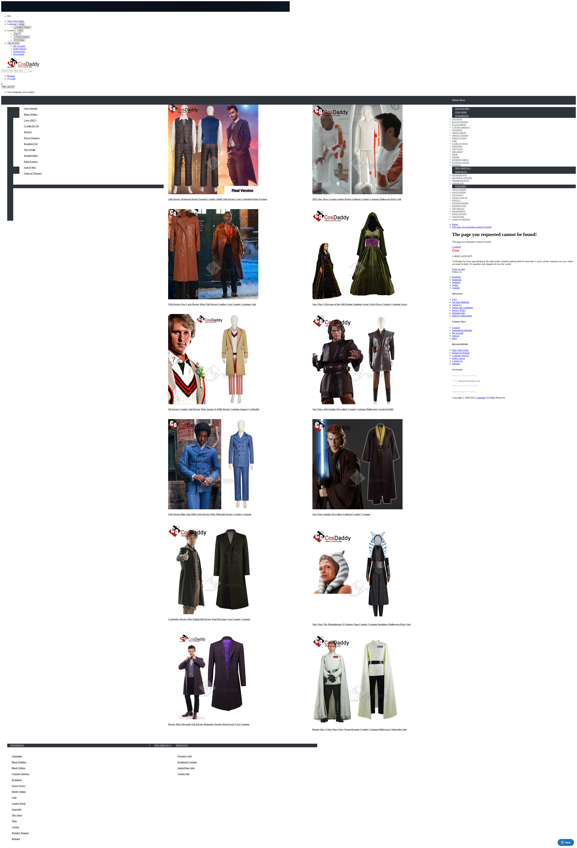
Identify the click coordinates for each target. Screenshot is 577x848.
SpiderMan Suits (186, 768)
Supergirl (16, 809)
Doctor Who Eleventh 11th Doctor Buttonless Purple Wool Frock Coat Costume (208, 724)
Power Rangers (32, 138)
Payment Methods (460, 302)
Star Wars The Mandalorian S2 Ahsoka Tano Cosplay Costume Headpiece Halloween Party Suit (361, 624)
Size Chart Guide (460, 350)
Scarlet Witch (19, 803)
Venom (15, 827)
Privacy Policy (459, 310)
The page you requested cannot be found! (472, 227)
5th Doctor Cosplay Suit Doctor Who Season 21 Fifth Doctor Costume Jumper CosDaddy (213, 409)
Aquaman (17, 756)
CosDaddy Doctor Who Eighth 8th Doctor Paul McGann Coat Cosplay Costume (209, 619)
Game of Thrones (33, 173)
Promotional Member (462, 330)
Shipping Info (458, 313)
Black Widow (31, 114)
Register (11, 76)
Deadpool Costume (187, 762)
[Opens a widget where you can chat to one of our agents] (565, 842)
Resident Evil (30, 144)
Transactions (19, 51)
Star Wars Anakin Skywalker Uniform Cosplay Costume (341, 514)
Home (455, 224)
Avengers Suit (184, 756)
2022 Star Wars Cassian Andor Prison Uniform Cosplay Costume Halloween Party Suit (356, 199)
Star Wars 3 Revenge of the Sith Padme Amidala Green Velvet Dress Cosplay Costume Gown (359, 304)
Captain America (20, 774)
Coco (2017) (30, 120)
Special (455, 335)
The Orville (29, 150)
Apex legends (30, 108)
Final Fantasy (31, 161)
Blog (454, 338)
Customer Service (460, 355)
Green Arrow (18, 786)
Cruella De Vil (31, 126)
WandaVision (31, 155)
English (26, 27)
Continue (456, 247)
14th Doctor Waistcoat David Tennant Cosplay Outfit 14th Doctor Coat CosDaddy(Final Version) (217, 199)
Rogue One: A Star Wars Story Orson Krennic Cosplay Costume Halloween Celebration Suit (359, 729)
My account (457, 333)
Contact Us (457, 361)
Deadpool (16, 780)
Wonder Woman (20, 833)
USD (20, 30)
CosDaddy (481, 397)
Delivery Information (462, 315)
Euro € (17, 34)
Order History (19, 49)
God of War (30, 167)
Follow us (457, 272)
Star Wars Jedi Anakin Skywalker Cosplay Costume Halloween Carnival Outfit (352, 409)
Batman (16, 839)
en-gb (21, 24)
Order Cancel (458, 358)
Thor (14, 821)
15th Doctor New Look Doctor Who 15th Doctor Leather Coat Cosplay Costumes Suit (212, 304)
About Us (456, 305)
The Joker (17, 815)
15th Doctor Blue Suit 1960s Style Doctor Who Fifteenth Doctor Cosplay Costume (209, 514)
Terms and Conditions (462, 307)
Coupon (456, 327)
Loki (14, 797)
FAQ (454, 299)
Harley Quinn (19, 791)
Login (12, 78)
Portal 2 (28, 132)
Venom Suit (183, 774)
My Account (19, 46)
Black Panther (19, 762)
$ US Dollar (19, 40)
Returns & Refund (461, 353)
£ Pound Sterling (21, 37)
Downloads (18, 54)
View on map (458, 269)
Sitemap (456, 363)
